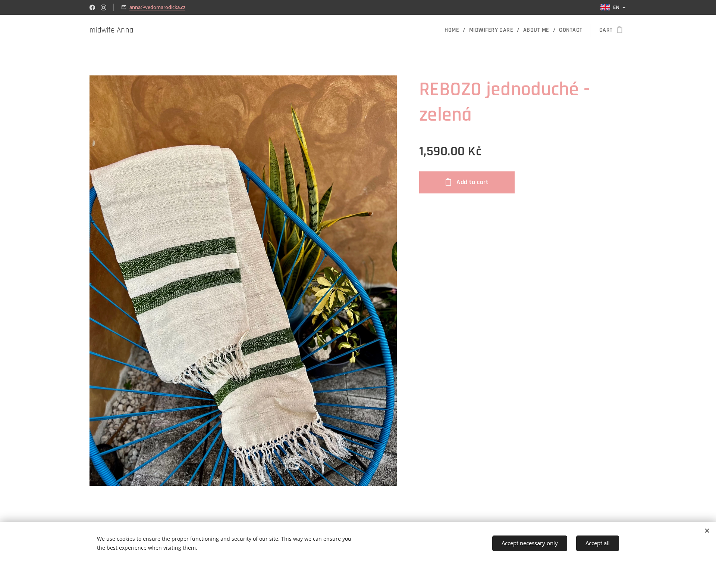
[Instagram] (103, 7)
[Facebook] (92, 7)
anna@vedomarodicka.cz (157, 7)
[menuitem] (454, 30)
